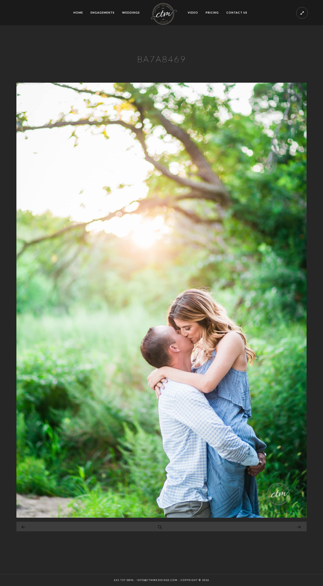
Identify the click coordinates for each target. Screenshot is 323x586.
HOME (78, 12)
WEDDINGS (131, 12)
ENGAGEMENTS (103, 12)
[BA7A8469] (161, 516)
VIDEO (193, 12)
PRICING (212, 12)
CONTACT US (236, 12)
